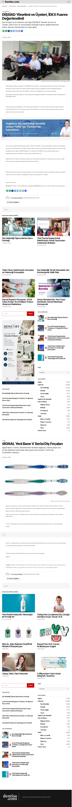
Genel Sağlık (44, 393)
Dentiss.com (12, 1)
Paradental (44, 410)
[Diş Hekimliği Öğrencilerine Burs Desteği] (18, 227)
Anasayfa (4, 6)
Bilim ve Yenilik (45, 419)
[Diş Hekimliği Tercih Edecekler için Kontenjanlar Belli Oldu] (53, 258)
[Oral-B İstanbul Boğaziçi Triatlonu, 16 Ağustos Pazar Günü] (41, 328)
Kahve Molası (42, 402)
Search (30, 313)
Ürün (42, 428)
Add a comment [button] (14, 202)
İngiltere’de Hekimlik (44, 399)
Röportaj (43, 425)
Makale (42, 407)
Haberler (41, 385)
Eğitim (40, 382)
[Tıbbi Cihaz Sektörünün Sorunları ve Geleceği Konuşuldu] (18, 258)
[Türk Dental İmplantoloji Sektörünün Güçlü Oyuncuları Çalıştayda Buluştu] (53, 227)
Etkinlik (42, 391)
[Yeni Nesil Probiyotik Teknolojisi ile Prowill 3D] (41, 357)
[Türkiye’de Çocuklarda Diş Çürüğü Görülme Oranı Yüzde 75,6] (53, 603)
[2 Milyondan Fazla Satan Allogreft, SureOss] (53, 662)
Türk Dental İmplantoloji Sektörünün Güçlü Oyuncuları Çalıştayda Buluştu (58, 338)
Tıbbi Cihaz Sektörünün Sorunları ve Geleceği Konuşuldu (56, 347)
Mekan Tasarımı (45, 422)
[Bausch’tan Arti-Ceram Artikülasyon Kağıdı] (53, 632)
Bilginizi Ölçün (45, 405)
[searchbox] (14, 313)
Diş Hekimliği (6, 11)
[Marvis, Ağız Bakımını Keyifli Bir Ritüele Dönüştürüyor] (18, 632)
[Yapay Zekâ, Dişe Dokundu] (18, 662)
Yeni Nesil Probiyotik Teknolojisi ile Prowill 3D (17, 419)
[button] (3, 2)
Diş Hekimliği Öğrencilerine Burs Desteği (15, 393)
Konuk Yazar (42, 430)
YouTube (43, 413)
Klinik (39, 416)
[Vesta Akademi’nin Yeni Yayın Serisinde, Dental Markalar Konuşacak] (53, 288)
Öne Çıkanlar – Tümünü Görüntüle (17, 6)
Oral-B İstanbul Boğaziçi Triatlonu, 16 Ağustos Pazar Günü (57, 328)
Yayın (42, 396)
